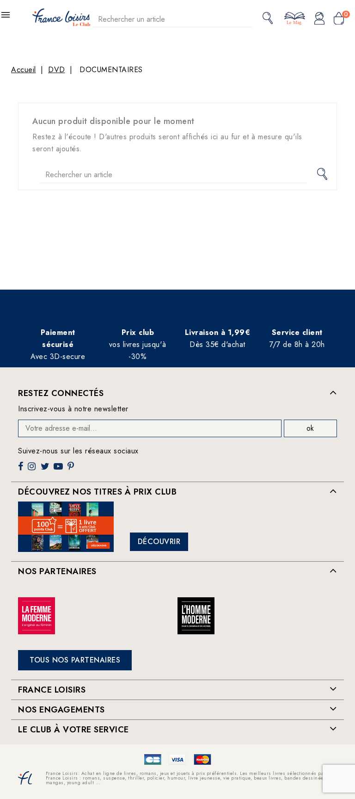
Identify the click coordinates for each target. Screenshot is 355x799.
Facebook (21, 470)
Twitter (46, 470)
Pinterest (71, 470)
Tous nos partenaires (75, 660)
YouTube (59, 470)
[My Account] (319, 19)
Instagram (33, 470)
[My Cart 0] (339, 19)
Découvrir (159, 541)
